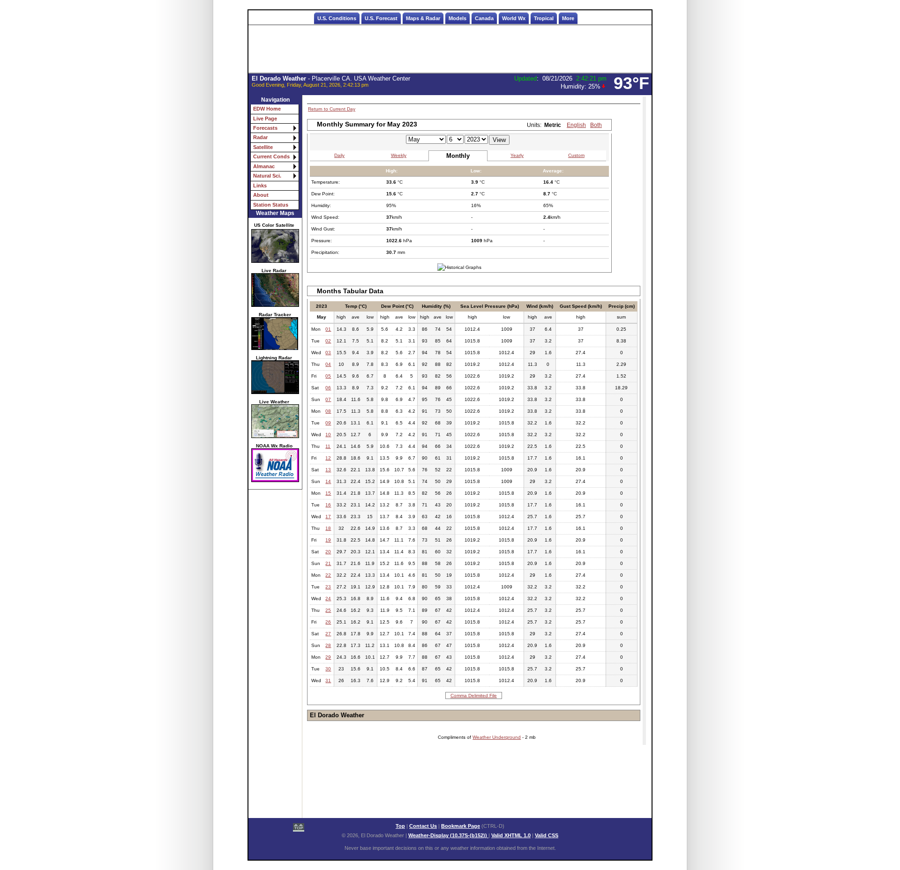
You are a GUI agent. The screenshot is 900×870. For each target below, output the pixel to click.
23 (328, 586)
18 (328, 528)
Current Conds (271, 156)
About (261, 195)
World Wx (513, 18)
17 (328, 516)
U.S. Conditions (336, 18)
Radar (260, 137)
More (568, 18)
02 (328, 340)
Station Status (270, 205)
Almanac (264, 166)
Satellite (263, 147)
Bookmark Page (460, 826)
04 (328, 364)
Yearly (517, 155)
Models (457, 18)
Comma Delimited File (473, 695)
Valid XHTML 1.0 (511, 835)
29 (328, 657)
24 (328, 598)
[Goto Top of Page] (298, 828)
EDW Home (267, 109)
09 (328, 422)
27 (328, 633)
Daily (339, 155)
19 (328, 540)
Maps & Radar (423, 18)
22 (328, 575)
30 (328, 668)
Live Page (265, 118)
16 (328, 504)
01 (328, 329)
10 (328, 434)
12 (328, 458)
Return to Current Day (331, 109)
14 (328, 481)
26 (328, 622)
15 (328, 493)
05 (328, 376)
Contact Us (423, 826)
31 (328, 680)
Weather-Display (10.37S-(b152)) (448, 835)
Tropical (544, 18)
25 (328, 610)
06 (328, 387)
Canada (484, 18)
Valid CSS (546, 835)
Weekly (398, 155)
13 (328, 469)
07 (328, 399)
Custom (576, 155)
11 (327, 446)
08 (328, 411)
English (576, 125)
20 (328, 551)
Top (400, 826)
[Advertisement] (450, 49)
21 (328, 563)
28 (328, 645)
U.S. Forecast (381, 18)
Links (260, 185)
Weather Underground (496, 737)
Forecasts (265, 128)
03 (328, 352)
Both (596, 125)
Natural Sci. (267, 175)
